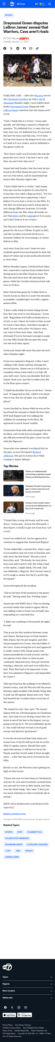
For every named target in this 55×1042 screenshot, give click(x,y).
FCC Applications (9, 1033)
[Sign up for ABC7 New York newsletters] (25, 1007)
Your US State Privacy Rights (33, 1028)
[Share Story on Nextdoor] (24, 48)
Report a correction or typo (14, 813)
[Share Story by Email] (30, 48)
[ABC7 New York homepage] (11, 4)
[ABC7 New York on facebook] (5, 1007)
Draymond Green (19, 106)
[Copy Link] (37, 48)
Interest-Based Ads (22, 1031)
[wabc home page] (7, 967)
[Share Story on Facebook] (4, 48)
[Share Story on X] (11, 48)
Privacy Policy (8, 1025)
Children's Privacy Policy (12, 1028)
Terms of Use (7, 1031)
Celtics (14, 215)
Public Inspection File (39, 1031)
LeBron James (10, 110)
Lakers (30, 215)
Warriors (38, 95)
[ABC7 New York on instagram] (19, 1007)
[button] (4, 4)
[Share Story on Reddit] (17, 48)
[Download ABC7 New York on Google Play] (24, 1015)
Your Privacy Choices (23, 1025)
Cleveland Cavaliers (17, 99)
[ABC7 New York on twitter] (12, 1007)
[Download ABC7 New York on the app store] (9, 1015)
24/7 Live (21, 4)
